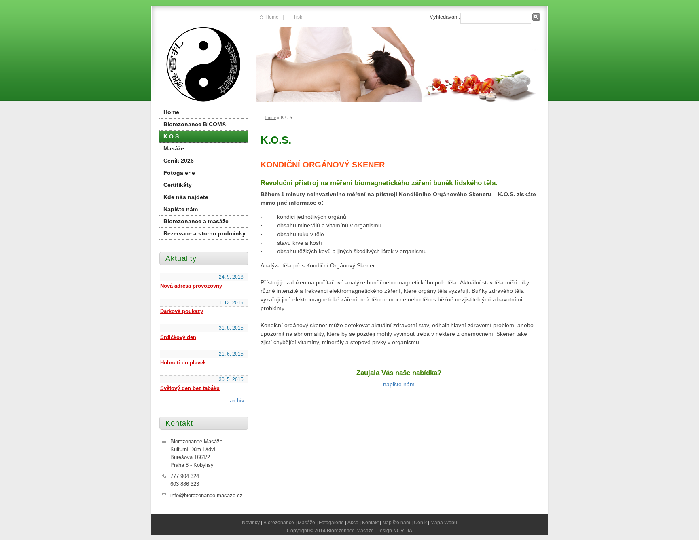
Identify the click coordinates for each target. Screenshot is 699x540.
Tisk (297, 16)
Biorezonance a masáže (196, 221)
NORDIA (402, 530)
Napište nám (180, 209)
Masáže (173, 148)
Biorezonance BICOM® (194, 124)
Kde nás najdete (185, 197)
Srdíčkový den (178, 337)
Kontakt (370, 522)
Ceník (420, 522)
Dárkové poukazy (181, 311)
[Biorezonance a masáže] (203, 64)
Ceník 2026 (178, 160)
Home (270, 117)
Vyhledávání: (445, 17)
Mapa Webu (443, 522)
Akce (352, 522)
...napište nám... (398, 384)
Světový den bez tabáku (190, 388)
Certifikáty (177, 185)
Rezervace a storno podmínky (204, 233)
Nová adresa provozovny (191, 286)
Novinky (251, 522)
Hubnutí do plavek (183, 363)
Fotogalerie (179, 172)
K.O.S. (171, 136)
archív (237, 401)
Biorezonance (278, 522)
